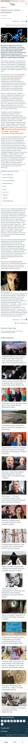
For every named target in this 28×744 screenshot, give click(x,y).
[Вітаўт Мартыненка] (14, 290)
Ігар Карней (4, 15)
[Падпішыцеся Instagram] (21, 721)
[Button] (16, 21)
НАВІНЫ (6, 742)
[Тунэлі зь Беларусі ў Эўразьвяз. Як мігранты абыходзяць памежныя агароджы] (14, 606)
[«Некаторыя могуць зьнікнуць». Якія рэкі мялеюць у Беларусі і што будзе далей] (14, 417)
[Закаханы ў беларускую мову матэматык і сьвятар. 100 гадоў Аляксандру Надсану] (14, 677)
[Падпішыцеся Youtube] (11, 721)
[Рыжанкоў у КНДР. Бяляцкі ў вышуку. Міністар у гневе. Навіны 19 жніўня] (14, 512)
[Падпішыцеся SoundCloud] (18, 721)
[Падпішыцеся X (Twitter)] (8, 721)
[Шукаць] (23, 742)
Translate (22, 1)
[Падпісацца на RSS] (2, 724)
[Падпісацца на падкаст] (14, 721)
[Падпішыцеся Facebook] (5, 721)
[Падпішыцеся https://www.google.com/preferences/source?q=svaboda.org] (2, 721)
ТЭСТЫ (14, 742)
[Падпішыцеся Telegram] (24, 721)
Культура (3, 7)
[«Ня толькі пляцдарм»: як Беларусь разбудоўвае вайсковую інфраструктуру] (14, 699)
